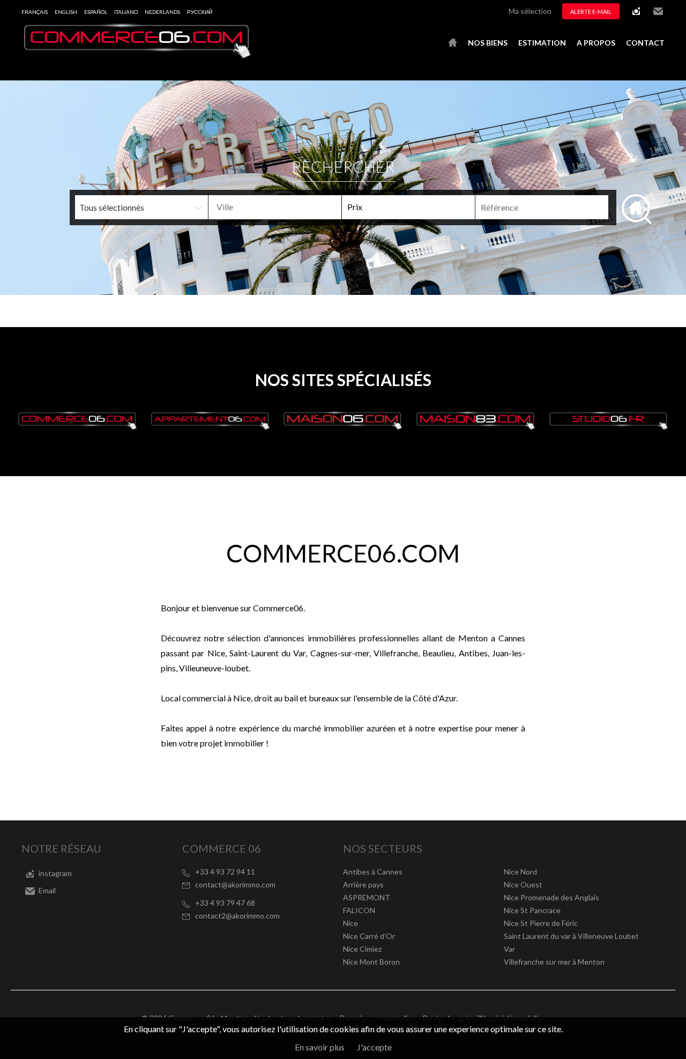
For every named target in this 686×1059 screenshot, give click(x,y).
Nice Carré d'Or (369, 935)
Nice (350, 923)
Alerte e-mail (591, 11)
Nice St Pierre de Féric (541, 923)
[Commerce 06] (136, 55)
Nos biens (488, 42)
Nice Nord (520, 871)
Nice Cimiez (362, 948)
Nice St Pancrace (532, 910)
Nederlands (162, 12)
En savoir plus (320, 1047)
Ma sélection (530, 11)
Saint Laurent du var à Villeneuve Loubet (571, 935)
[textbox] (292, 207)
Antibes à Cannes (372, 871)
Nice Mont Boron (371, 961)
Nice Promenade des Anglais (551, 897)
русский (199, 12)
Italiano (126, 12)
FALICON (359, 910)
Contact (645, 42)
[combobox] (274, 207)
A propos (596, 42)
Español (95, 12)
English (66, 12)
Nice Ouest (523, 884)
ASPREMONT (366, 897)
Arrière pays (363, 884)
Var (509, 948)
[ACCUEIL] (452, 43)
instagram (636, 11)
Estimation (542, 42)
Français (34, 12)
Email (658, 11)
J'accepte (374, 1047)
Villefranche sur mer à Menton (554, 961)
